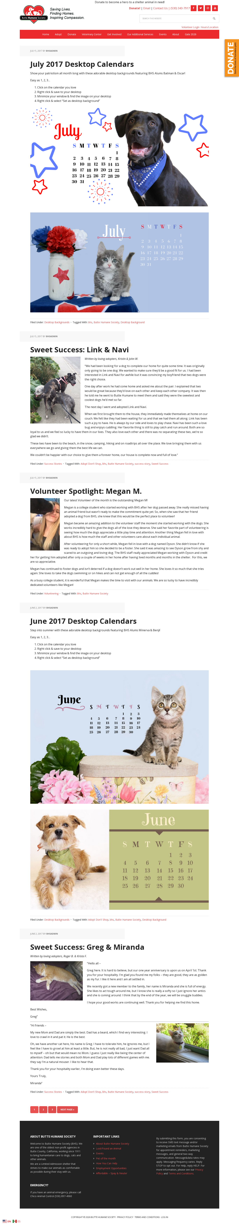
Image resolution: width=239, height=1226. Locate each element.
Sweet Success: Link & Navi (79, 349)
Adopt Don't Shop (91, 463)
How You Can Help (106, 1163)
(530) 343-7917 (180, 8)
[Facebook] (193, 8)
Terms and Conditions (181, 1173)
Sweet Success (160, 463)
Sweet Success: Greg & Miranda (87, 947)
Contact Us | (162, 8)
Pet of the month (106, 1158)
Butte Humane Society (55, 15)
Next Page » (67, 1109)
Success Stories (53, 463)
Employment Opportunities (111, 1168)
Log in (164, 1217)
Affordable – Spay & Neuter (111, 1173)
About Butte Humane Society (112, 1143)
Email (146, 8)
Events (100, 1153)
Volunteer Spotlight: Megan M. (86, 491)
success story (142, 463)
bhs (90, 322)
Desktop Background (133, 322)
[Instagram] (208, 8)
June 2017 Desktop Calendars (83, 621)
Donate (232, 58)
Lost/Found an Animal (108, 1148)
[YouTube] (215, 8)
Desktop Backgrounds (56, 322)
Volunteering (51, 593)
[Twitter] (201, 8)
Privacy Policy (125, 1217)
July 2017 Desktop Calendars (82, 64)
